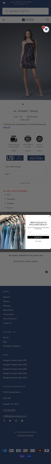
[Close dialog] (49, 216)
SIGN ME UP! (38, 237)
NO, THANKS (38, 241)
